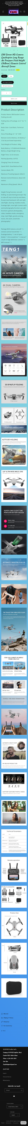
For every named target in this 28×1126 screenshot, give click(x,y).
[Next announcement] (25, 3)
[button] (3, 11)
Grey (11, 76)
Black (4, 76)
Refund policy (6, 1080)
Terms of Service (7, 1076)
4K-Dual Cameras (7, 86)
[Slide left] (10, 50)
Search (4, 1073)
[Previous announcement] (2, 3)
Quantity (3, 89)
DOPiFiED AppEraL (13, 1121)
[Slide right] (17, 50)
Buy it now (14, 103)
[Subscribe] (21, 1090)
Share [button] (4, 1030)
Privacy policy (15, 1123)
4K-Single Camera (7, 82)
